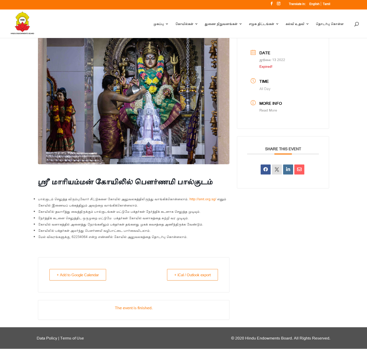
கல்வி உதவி (295, 24)
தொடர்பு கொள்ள (330, 24)
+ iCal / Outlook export (192, 274)
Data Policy (47, 337)
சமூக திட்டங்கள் (261, 24)
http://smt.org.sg (202, 198)
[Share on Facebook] (266, 169)
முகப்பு (158, 24)
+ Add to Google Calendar (78, 274)
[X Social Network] (277, 169)
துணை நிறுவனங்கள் (221, 24)
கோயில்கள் (184, 24)
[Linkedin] (288, 169)
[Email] (299, 169)
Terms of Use (72, 337)
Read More (268, 110)
